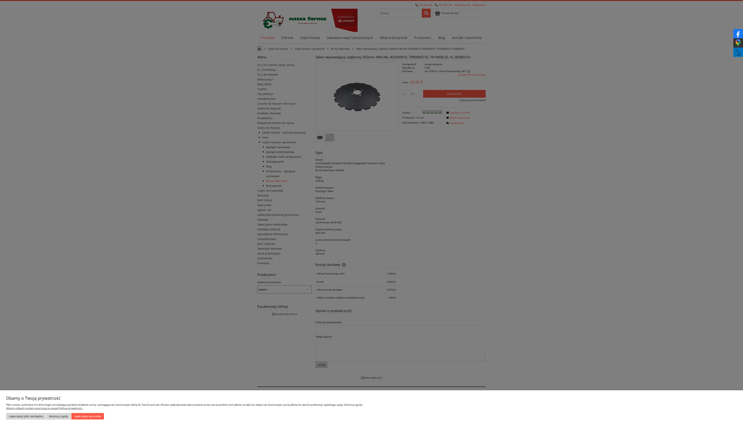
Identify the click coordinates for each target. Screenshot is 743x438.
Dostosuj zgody (58, 416)
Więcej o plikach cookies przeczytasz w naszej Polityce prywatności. (44, 408)
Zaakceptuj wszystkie (87, 416)
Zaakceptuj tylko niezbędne (26, 416)
